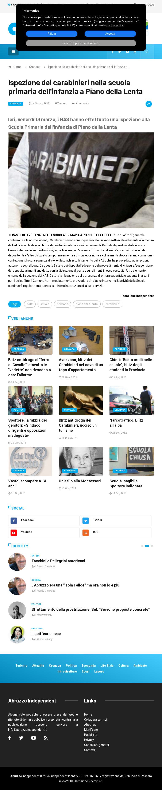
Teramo (61, 103)
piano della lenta (87, 304)
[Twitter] (119, 51)
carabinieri (112, 304)
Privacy (89, 739)
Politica (18, 410)
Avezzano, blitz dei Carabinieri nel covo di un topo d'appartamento (81, 364)
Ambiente (140, 665)
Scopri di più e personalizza (81, 43)
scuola (44, 304)
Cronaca (34, 67)
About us (90, 724)
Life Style (37, 580)
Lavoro (99, 671)
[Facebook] (113, 51)
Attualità (70, 470)
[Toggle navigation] (13, 51)
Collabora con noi (95, 719)
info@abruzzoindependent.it (27, 729)
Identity (19, 546)
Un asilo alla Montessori (80, 481)
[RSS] (135, 51)
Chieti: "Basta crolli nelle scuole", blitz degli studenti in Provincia (130, 364)
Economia (89, 665)
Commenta (82, 103)
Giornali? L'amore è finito (53, 633)
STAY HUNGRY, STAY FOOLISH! (58, 561)
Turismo (21, 665)
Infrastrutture (67, 671)
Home (18, 67)
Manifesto (91, 729)
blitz (30, 304)
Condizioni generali (96, 745)
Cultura (36, 556)
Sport (85, 671)
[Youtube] (127, 51)
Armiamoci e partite (48, 609)
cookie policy (115, 25)
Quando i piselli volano (51, 585)
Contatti (89, 750)
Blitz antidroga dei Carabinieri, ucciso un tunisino (78, 425)
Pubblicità (90, 734)
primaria (62, 304)
